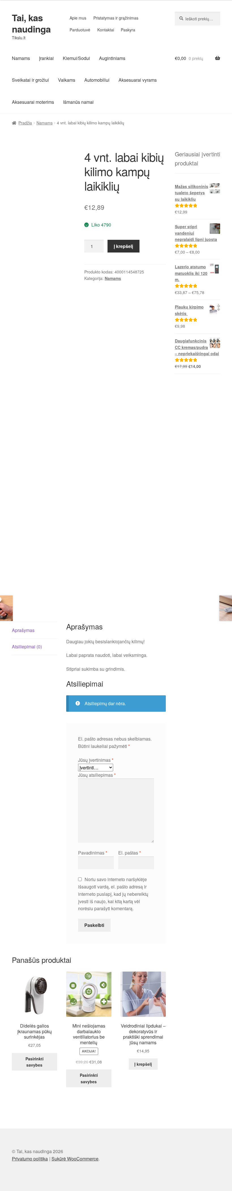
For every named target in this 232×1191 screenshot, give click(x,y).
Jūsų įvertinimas (95, 760)
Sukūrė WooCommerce (74, 1158)
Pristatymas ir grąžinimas (115, 18)
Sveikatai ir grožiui (30, 80)
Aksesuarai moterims (33, 102)
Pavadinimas (92, 852)
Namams (21, 58)
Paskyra (128, 30)
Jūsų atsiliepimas (97, 775)
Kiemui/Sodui (76, 58)
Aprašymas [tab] (23, 630)
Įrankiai (46, 58)
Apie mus (78, 18)
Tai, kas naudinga (31, 23)
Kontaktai (105, 30)
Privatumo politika (30, 1158)
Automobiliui (96, 80)
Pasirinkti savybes (34, 1062)
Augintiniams (112, 58)
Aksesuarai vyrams (138, 80)
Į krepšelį (123, 246)
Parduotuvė (80, 30)
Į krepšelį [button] (143, 1064)
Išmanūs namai (78, 102)
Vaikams (66, 80)
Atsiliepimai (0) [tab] (27, 646)
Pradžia (25, 123)
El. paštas (129, 852)
